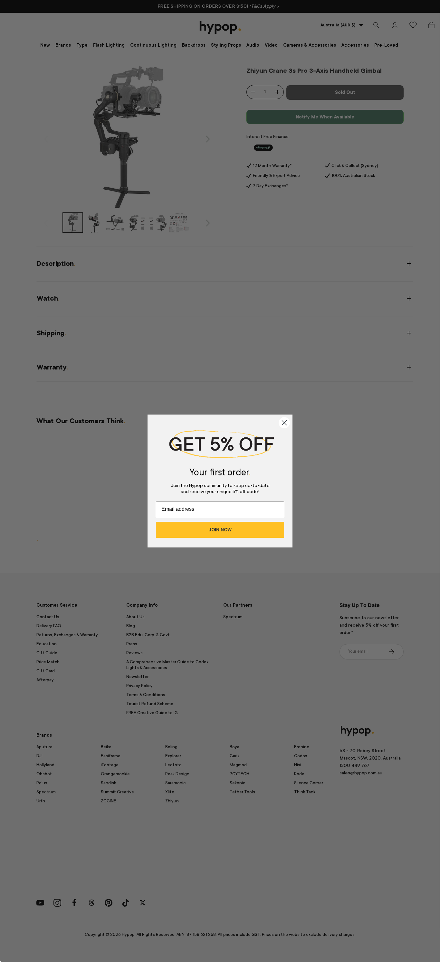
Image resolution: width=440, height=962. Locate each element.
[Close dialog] (284, 422)
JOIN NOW (220, 529)
